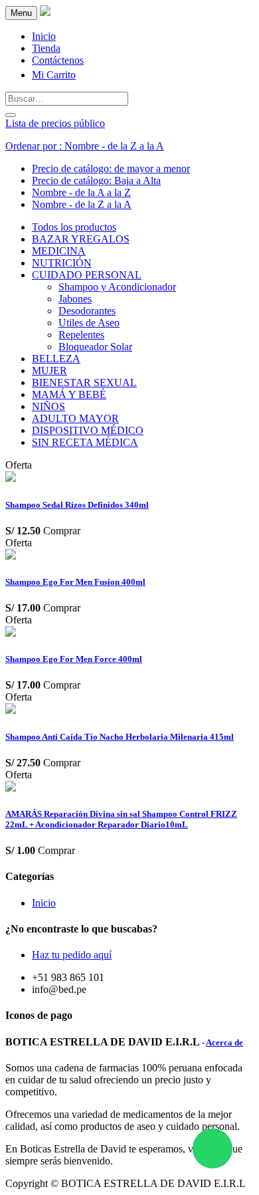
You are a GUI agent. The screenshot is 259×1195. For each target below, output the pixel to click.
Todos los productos (74, 227)
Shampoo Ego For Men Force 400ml (73, 659)
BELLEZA (56, 358)
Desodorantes (87, 310)
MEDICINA (59, 251)
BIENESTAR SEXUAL (84, 382)
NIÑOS (48, 406)
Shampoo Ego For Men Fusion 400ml (75, 582)
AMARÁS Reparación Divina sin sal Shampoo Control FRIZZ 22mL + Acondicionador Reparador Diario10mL (121, 819)
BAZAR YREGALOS (81, 239)
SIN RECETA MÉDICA (85, 442)
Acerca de (224, 1042)
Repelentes (81, 334)
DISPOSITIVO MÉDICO (87, 430)
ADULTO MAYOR (75, 418)
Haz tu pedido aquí (72, 954)
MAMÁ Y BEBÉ (69, 394)
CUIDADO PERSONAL (86, 274)
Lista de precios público (55, 123)
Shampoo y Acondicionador (117, 286)
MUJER (49, 370)
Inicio (44, 903)
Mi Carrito (54, 74)
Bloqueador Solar (95, 346)
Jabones (75, 298)
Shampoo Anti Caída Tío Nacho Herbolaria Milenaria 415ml (119, 737)
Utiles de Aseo (89, 322)
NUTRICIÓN (62, 263)
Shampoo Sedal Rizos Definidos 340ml (77, 505)
